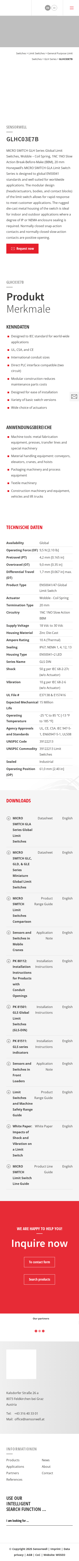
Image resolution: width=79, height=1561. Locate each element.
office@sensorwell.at (29, 1419)
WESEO (60, 1555)
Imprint (55, 1549)
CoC (37, 1555)
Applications (15, 1466)
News (46, 1460)
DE (54, 8)
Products (13, 1460)
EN (47, 8)
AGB (29, 1555)
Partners (12, 1473)
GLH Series (50, 59)
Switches (21, 53)
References (14, 1479)
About (46, 1466)
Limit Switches (37, 53)
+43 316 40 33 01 (26, 1413)
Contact (47, 1473)
